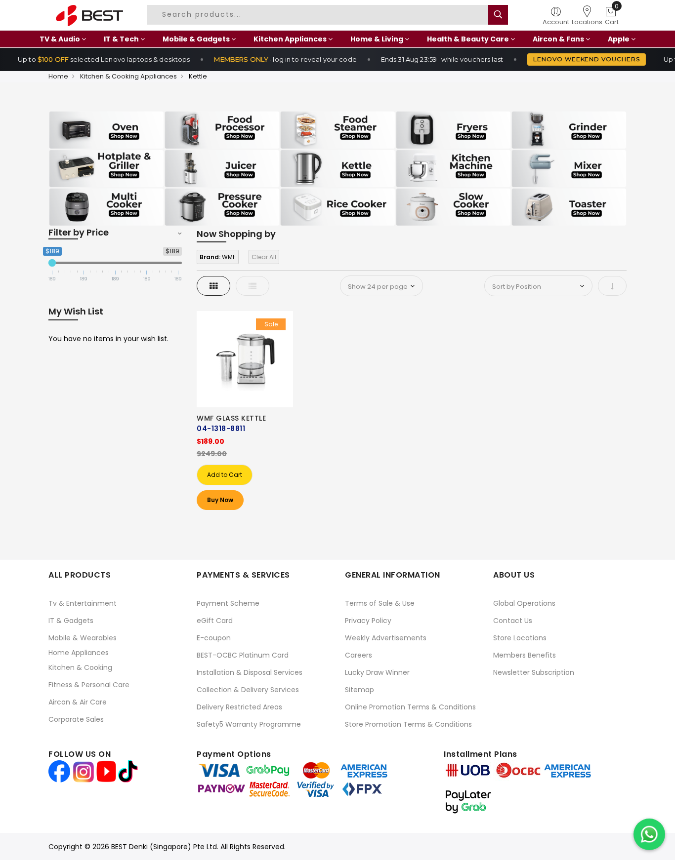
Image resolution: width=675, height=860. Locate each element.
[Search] (498, 15)
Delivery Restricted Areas (239, 707)
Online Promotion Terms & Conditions (410, 707)
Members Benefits (524, 655)
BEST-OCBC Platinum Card (243, 655)
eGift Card (215, 620)
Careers (358, 655)
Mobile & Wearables (82, 638)
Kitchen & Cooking (80, 667)
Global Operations (524, 603)
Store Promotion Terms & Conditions (408, 724)
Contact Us (512, 620)
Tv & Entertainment (82, 603)
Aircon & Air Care (77, 702)
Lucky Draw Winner (377, 672)
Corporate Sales (76, 719)
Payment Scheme (228, 603)
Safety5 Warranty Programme (249, 724)
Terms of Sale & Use (380, 603)
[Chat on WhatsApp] (649, 834)
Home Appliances (78, 653)
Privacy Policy (368, 620)
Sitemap (359, 690)
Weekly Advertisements (385, 638)
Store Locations (520, 638)
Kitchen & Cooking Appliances (128, 76)
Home (58, 76)
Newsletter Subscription (533, 672)
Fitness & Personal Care (88, 685)
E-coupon (214, 638)
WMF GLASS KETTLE (231, 418)
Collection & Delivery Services (248, 690)
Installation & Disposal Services (249, 672)
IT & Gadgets (70, 620)
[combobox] (322, 15)
